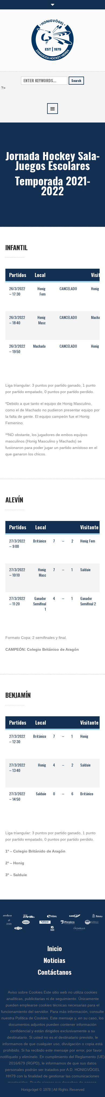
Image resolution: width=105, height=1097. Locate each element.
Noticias (54, 960)
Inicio (54, 948)
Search (76, 80)
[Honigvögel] (52, 39)
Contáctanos (55, 972)
